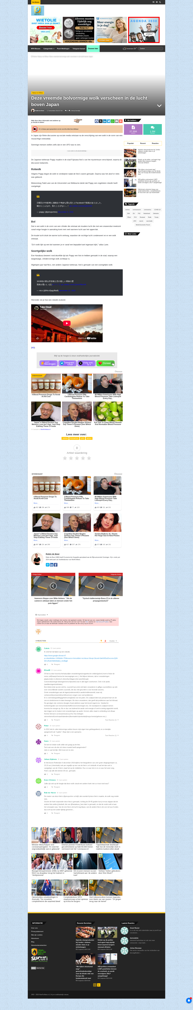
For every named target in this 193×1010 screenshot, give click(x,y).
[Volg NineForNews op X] (86, 363)
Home (35, 56)
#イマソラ (56, 284)
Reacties (155, 143)
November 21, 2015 (67, 291)
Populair (130, 143)
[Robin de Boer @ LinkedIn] (51, 566)
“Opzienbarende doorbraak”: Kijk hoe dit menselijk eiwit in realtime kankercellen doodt (108, 847)
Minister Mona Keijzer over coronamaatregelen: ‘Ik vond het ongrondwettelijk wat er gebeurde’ (46, 847)
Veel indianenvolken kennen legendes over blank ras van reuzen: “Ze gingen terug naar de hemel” (105, 899)
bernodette (134, 938)
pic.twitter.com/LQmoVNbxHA (73, 284)
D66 (128, 213)
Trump (156, 217)
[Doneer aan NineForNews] (105, 363)
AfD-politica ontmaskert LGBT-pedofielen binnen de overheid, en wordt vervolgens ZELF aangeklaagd (150, 181)
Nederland (147, 213)
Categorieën (48, 48)
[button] (48, 363)
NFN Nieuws (35, 48)
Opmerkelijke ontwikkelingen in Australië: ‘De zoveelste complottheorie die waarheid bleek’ (46, 899)
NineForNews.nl (45, 429)
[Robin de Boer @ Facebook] (55, 566)
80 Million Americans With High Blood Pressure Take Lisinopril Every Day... (108, 396)
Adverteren (35, 938)
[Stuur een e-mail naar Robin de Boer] (47, 566)
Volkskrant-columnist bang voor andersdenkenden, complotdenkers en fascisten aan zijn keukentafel (149, 191)
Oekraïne (156, 213)
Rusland (142, 217)
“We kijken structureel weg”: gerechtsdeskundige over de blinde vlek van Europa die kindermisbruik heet (149, 172)
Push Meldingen (63, 48)
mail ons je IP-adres (102, 622)
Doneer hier (93, 48)
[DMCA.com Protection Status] (51, 968)
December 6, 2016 (65, 212)
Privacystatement (37, 931)
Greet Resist (134, 928)
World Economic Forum (143, 225)
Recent (143, 143)
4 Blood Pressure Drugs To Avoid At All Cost (46, 395)
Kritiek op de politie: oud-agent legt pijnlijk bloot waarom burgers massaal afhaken (149, 161)
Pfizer (129, 217)
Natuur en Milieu (43, 56)
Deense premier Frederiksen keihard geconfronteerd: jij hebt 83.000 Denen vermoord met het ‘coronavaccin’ (77, 847)
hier (87, 622)
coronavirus (147, 209)
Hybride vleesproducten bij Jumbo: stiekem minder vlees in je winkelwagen (149, 151)
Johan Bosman (136, 948)
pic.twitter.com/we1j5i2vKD (81, 206)
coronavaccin (137, 209)
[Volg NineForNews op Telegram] (67, 363)
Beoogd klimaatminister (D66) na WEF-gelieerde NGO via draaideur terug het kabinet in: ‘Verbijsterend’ (52, 873)
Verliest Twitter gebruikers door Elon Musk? (109, 872)
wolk (89, 438)
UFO (82, 438)
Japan (65, 438)
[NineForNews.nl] (36, 10)
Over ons (34, 928)
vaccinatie (149, 221)
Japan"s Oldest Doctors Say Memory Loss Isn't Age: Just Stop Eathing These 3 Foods (46, 424)
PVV (135, 217)
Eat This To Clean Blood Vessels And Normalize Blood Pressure (108, 423)
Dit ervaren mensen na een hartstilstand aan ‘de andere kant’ (85, 873)
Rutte (149, 217)
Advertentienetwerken (39, 945)
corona (127, 209)
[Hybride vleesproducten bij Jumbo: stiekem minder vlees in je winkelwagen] (130, 153)
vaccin (141, 221)
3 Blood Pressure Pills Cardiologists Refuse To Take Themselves (77, 396)
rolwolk (74, 438)
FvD (139, 213)
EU (134, 213)
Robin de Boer (39, 110)
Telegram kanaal (79, 48)
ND (33, 348)
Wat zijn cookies (36, 935)
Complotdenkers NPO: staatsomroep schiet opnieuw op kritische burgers (76, 899)
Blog (32, 942)
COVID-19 (157, 209)
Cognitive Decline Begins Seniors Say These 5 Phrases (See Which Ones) (77, 424)
